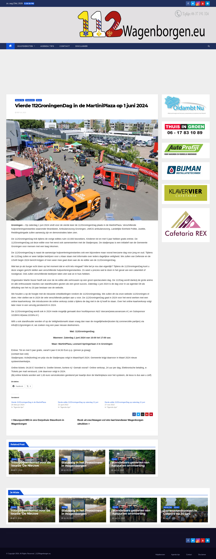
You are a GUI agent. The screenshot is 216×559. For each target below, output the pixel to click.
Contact (65, 46)
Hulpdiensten (30, 100)
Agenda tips (47, 46)
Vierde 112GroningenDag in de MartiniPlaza (28, 402)
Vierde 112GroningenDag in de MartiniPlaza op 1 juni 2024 (81, 106)
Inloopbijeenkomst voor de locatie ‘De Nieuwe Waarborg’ (31, 465)
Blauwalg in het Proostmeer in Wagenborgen (82, 464)
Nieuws (39, 100)
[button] (209, 46)
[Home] (10, 46)
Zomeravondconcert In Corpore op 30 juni (180, 512)
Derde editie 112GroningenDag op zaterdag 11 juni (78, 402)
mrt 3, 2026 (17, 470)
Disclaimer (81, 46)
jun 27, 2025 (170, 518)
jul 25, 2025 (68, 470)
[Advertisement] (108, 68)
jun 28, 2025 (119, 470)
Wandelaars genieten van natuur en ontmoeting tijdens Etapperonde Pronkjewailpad (130, 467)
